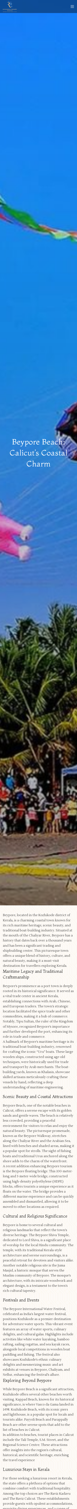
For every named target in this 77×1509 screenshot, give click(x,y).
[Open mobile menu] (72, 6)
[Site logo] (10, 6)
